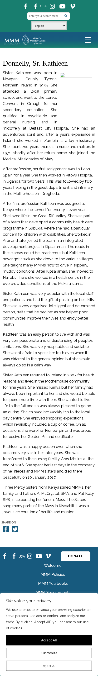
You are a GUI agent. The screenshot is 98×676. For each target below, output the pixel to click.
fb (23, 4)
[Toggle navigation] (88, 39)
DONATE (75, 556)
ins (50, 4)
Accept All (49, 640)
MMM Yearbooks (53, 583)
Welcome (53, 565)
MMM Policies (52, 574)
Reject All (49, 665)
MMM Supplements (52, 592)
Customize (49, 653)
